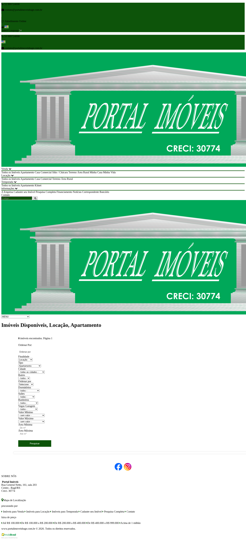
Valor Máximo (25, 418)
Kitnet (38, 185)
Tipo (20, 362)
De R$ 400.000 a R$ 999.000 (103, 523)
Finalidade (23, 356)
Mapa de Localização (14, 500)
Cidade (22, 368)
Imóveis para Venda (13, 511)
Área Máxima (25, 430)
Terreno (72, 172)
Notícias (77, 192)
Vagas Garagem (26, 406)
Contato (5, 195)
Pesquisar (34, 443)
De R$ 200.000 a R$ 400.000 (70, 523)
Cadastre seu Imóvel (24, 192)
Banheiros (23, 399)
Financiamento (64, 192)
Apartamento (27, 172)
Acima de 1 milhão (130, 523)
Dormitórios (24, 387)
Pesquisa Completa (46, 192)
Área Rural (83, 172)
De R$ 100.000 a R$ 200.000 (37, 523)
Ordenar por (24, 381)
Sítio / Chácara (60, 172)
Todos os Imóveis (10, 172)
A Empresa (7, 192)
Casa (37, 172)
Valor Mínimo (25, 412)
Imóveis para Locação (38, 511)
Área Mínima (25, 424)
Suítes (21, 393)
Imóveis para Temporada (64, 511)
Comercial (46, 172)
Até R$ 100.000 (10, 523)
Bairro (21, 375)
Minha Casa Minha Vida (103, 172)
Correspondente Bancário (95, 192)
